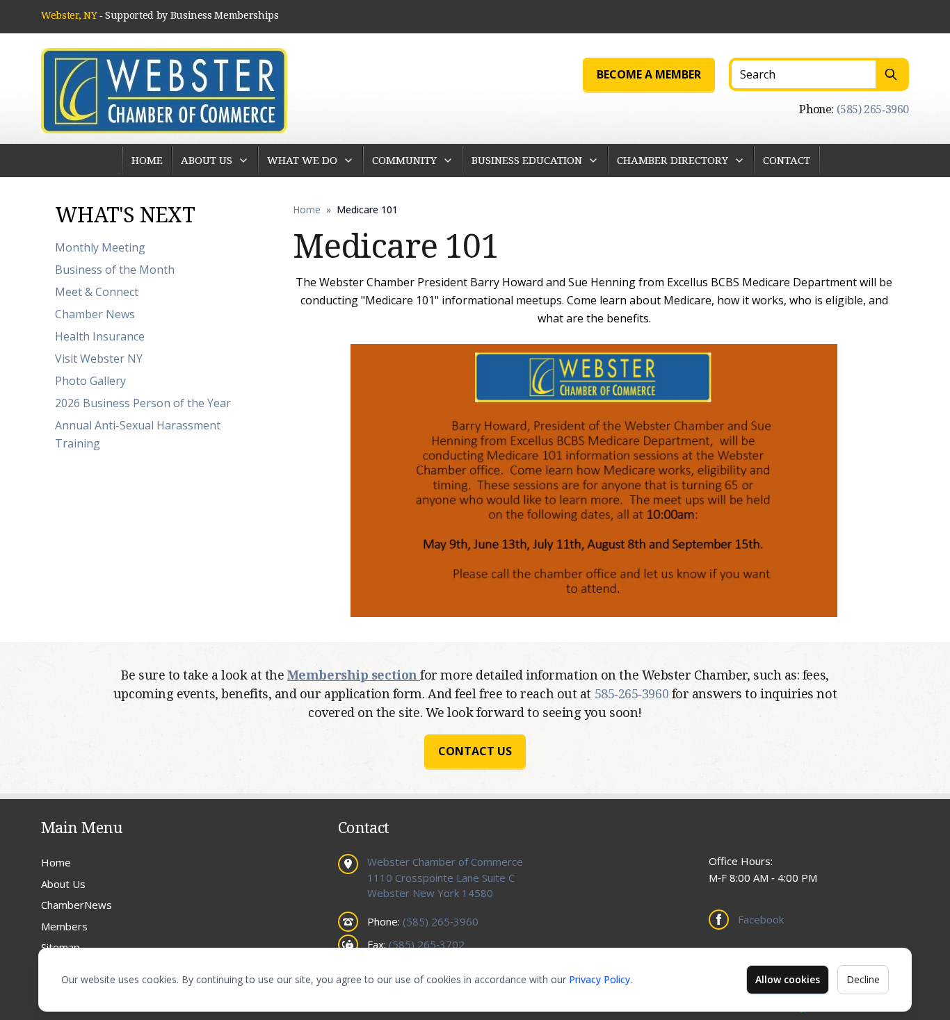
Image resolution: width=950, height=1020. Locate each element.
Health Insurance (100, 336)
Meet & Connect (96, 291)
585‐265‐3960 (633, 693)
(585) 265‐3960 (873, 109)
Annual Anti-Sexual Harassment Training (137, 434)
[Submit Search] (892, 74)
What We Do (302, 160)
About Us (206, 160)
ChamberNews (76, 905)
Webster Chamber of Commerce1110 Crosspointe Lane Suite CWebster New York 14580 (445, 877)
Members (64, 926)
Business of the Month (115, 269)
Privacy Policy (599, 979)
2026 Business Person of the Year (143, 403)
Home (147, 160)
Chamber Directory (672, 160)
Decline (863, 979)
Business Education (527, 160)
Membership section (353, 674)
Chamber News (95, 314)
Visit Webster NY (99, 358)
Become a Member (649, 74)
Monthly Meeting (100, 247)
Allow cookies (787, 979)
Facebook (761, 919)
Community (404, 160)
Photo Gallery (90, 380)
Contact (786, 160)
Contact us (475, 751)
